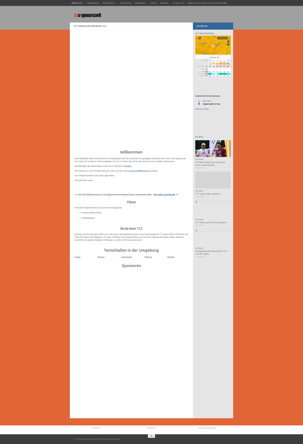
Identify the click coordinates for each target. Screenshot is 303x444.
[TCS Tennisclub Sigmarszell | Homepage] (87, 14)
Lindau (77, 257)
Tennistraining (125, 3)
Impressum (151, 428)
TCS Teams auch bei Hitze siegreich (210, 222)
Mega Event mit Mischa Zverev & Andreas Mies (207, 3)
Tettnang (148, 257)
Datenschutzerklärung (207, 428)
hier (106, 175)
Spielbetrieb (140, 3)
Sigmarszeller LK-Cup (211, 104)
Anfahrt (153, 3)
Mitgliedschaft (93, 3)
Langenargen (126, 257)
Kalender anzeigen (202, 109)
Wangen (170, 257)
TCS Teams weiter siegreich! (207, 194)
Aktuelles (164, 3)
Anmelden (96, 428)
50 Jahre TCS (178, 3)
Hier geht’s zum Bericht (164, 195)
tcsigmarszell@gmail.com (139, 171)
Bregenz (101, 257)
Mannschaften (108, 3)
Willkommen (76, 3)
